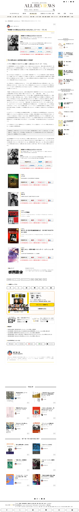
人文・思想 (14, 16)
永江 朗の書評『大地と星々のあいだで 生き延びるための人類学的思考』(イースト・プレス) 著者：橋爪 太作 (29, 331)
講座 (65, 13)
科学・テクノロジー (54, 16)
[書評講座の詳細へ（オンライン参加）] (18, 302)
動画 (59, 13)
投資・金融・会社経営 (46, 16)
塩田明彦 (9, 279)
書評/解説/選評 (33, 13)
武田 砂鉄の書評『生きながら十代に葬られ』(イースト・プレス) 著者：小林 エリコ (24, 336)
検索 (54, 10)
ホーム (17, 503)
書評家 (24, 13)
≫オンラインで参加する (42, 304)
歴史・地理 (32, 16)
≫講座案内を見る (42, 308)
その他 (72, 16)
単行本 (45, 279)
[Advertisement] (20, 375)
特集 (42, 503)
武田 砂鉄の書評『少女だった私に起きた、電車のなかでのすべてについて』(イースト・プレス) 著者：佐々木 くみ (30, 334)
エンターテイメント (25, 279)
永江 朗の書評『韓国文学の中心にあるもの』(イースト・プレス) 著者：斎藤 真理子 (24, 332)
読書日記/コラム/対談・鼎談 (47, 13)
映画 (32, 279)
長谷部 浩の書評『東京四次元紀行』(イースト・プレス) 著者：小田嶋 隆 (22, 329)
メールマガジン (49, 503)
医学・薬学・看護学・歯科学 (64, 16)
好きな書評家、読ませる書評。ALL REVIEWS (39, 4)
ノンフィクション (26, 16)
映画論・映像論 (38, 279)
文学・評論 (9, 16)
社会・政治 (19, 16)
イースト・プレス (17, 279)
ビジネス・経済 (38, 16)
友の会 (71, 13)
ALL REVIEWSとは (14, 13)
